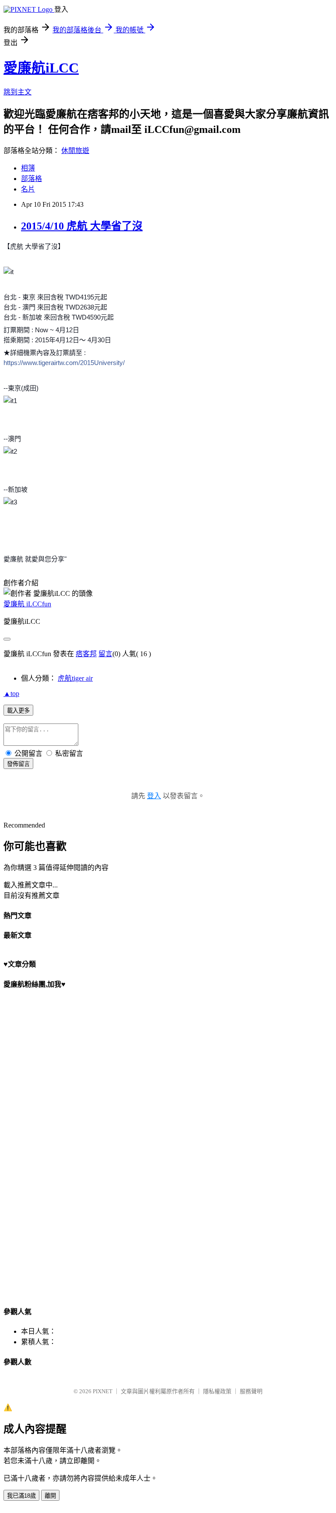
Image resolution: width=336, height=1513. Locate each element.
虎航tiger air (75, 678)
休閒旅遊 (75, 150)
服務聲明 (251, 1391)
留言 (105, 653)
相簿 (28, 168)
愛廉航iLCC (41, 68)
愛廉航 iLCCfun (27, 604)
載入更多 (18, 710)
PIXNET (102, 1391)
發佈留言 (18, 764)
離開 (50, 1495)
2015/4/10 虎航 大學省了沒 (82, 226)
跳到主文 (18, 92)
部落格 (31, 178)
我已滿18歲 (21, 1495)
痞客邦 (86, 653)
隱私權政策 (217, 1391)
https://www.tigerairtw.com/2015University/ (64, 362)
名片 (28, 189)
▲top (11, 693)
